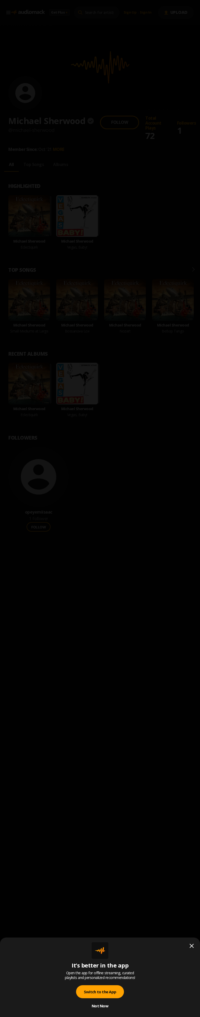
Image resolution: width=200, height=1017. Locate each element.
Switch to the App (100, 991)
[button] (100, 508)
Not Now (100, 1005)
